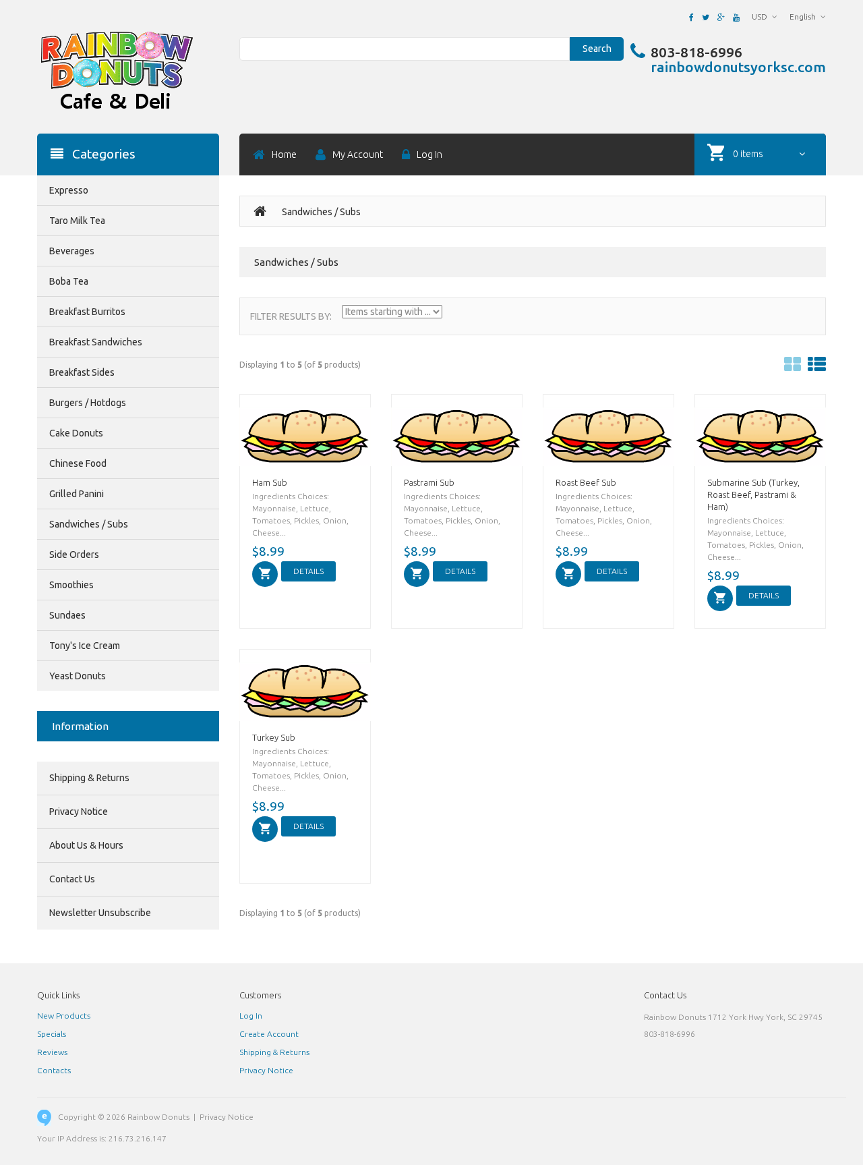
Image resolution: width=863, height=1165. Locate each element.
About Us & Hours (86, 845)
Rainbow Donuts (158, 1116)
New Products (63, 1015)
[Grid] (792, 365)
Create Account (269, 1033)
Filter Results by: (291, 316)
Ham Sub (269, 482)
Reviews (52, 1052)
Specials (51, 1033)
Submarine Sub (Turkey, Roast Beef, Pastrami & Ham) (753, 494)
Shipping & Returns (89, 777)
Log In (250, 1015)
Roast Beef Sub (586, 482)
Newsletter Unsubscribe (100, 912)
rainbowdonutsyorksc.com (738, 67)
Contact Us (72, 879)
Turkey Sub (273, 737)
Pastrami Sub (429, 482)
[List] (817, 365)
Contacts (54, 1070)
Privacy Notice (78, 811)
